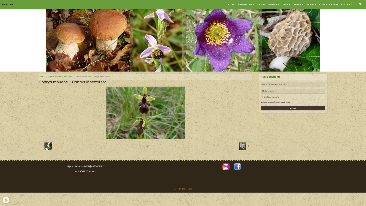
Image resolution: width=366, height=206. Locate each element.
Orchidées (68, 77)
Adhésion (273, 4)
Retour (145, 146)
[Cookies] (6, 200)
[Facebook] (237, 166)
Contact (346, 4)
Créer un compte (267, 102)
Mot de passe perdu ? (283, 102)
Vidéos (310, 4)
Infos (286, 4)
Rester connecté (271, 97)
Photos (298, 4)
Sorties (261, 4)
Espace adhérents (328, 4)
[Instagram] (226, 166)
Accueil (230, 4)
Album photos (54, 77)
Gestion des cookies (183, 189)
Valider (293, 108)
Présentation (244, 4)
